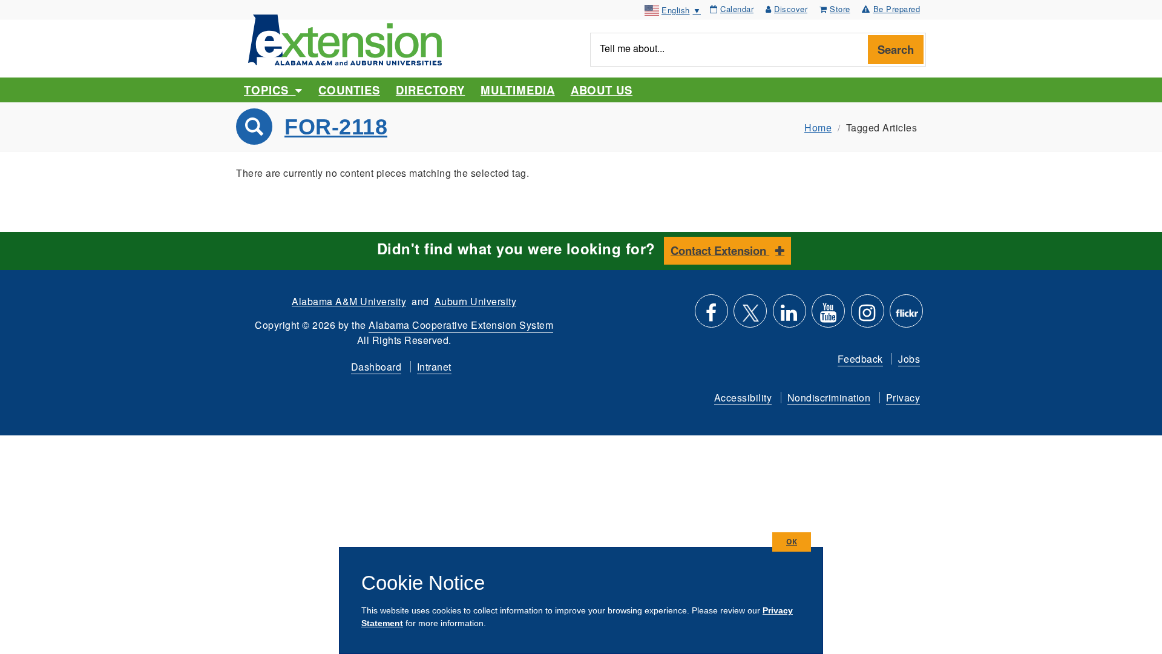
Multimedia (517, 90)
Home (818, 127)
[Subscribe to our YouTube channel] (828, 316)
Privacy (903, 398)
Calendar (736, 9)
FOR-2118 (335, 126)
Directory (430, 90)
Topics (269, 90)
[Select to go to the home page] (345, 38)
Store (840, 9)
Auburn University (476, 301)
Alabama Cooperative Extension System (461, 325)
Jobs (909, 359)
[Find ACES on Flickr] (906, 316)
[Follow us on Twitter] (750, 316)
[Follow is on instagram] (867, 316)
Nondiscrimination (829, 398)
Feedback (860, 359)
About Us (601, 90)
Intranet (434, 367)
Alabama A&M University (349, 301)
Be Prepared (897, 9)
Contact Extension (720, 250)
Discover (790, 9)
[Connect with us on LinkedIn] (789, 316)
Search (896, 49)
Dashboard (376, 367)
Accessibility (743, 398)
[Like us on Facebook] (711, 316)
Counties (348, 90)
